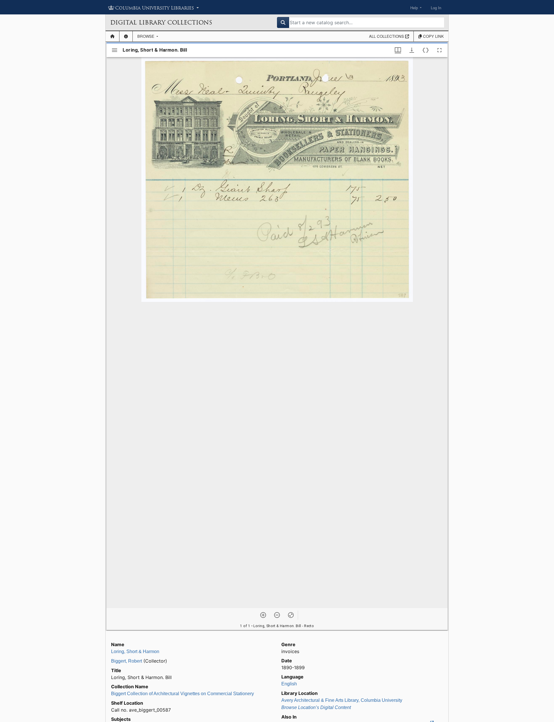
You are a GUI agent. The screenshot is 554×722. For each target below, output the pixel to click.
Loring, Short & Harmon (135, 651)
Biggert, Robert (126, 661)
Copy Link (433, 36)
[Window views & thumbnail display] (398, 50)
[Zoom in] (263, 615)
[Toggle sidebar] (114, 50)
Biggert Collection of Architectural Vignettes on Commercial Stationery (182, 693)
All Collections (387, 36)
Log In (436, 8)
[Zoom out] (277, 615)
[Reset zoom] (291, 615)
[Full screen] (439, 50)
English (289, 683)
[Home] (112, 36)
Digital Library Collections (161, 22)
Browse (146, 36)
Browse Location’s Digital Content (316, 707)
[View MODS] (426, 50)
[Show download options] (412, 50)
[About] (125, 36)
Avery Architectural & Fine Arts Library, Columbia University (341, 700)
